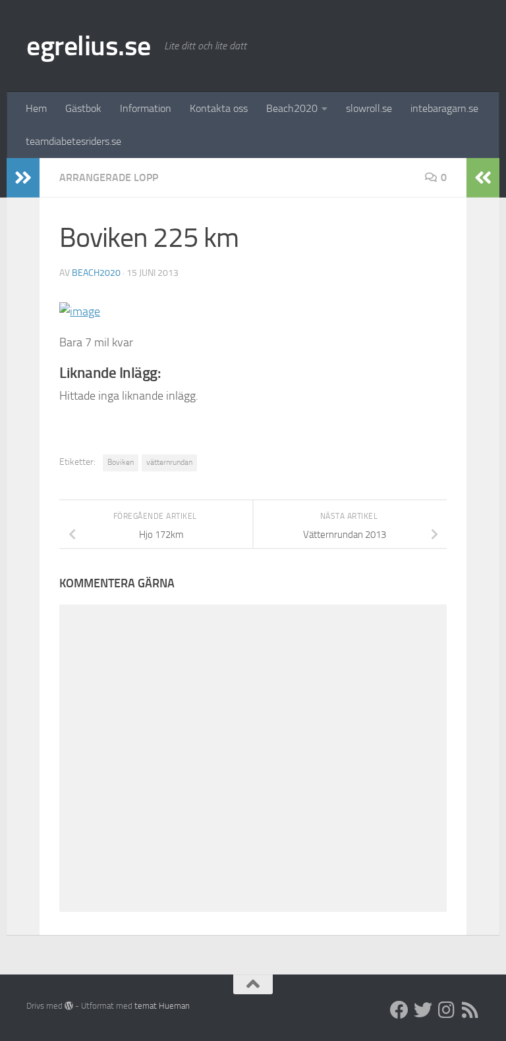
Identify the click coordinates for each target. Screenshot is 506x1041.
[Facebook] (399, 1010)
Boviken (120, 462)
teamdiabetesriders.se (73, 141)
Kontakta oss (219, 108)
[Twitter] (423, 1010)
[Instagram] (446, 1010)
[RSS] (470, 1010)
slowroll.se (369, 108)
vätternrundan (169, 462)
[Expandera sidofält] (23, 178)
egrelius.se (88, 46)
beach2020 (96, 273)
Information (145, 108)
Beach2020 (292, 108)
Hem (36, 108)
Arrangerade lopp (108, 177)
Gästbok (83, 108)
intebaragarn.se (444, 108)
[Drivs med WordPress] (69, 1005)
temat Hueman (162, 1006)
